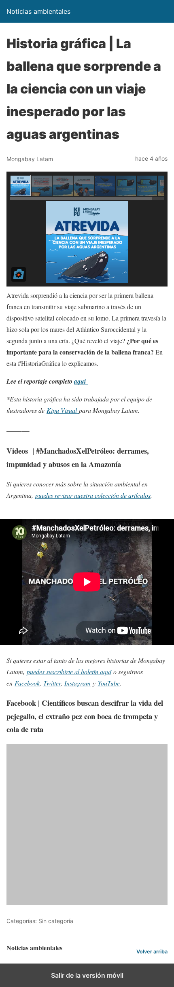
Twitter (52, 683)
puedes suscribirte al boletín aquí (69, 671)
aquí (81, 381)
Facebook (27, 683)
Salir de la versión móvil (87, 975)
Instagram (77, 683)
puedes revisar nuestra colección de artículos (93, 495)
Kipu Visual (63, 410)
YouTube (109, 683)
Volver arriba (152, 952)
